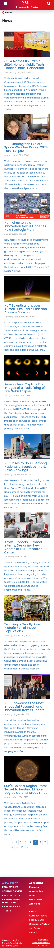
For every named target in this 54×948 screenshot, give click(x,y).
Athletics (34, 903)
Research (34, 887)
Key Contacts (11, 895)
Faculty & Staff (37, 920)
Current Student (38, 915)
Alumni (33, 932)
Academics (36, 891)
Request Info (10, 887)
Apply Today (10, 883)
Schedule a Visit (12, 891)
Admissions (36, 883)
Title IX (6, 910)
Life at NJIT (35, 899)
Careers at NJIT (12, 906)
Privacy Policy (44, 945)
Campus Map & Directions (11, 901)
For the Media (44, 940)
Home (8, 12)
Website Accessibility (41, 943)
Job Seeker (35, 928)
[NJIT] (27, 3)
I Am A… (33, 911)
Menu (5, 3)
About (33, 895)
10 (22, 847)
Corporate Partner (39, 924)
